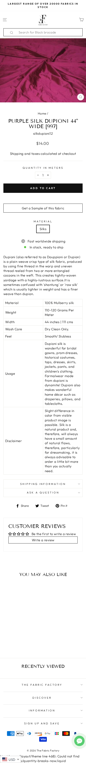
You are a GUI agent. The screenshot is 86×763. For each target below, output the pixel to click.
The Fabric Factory (42, 684)
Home (42, 113)
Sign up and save (42, 723)
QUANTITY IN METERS (43, 167)
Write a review (43, 540)
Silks (43, 229)
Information (42, 710)
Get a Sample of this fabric (43, 208)
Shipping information (43, 483)
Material (43, 221)
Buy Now (18, 643)
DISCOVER (42, 697)
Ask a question (43, 492)
